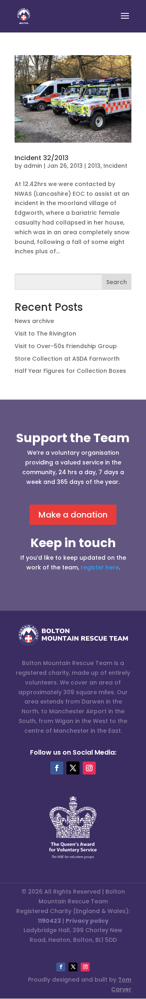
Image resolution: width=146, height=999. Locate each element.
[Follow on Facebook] (56, 768)
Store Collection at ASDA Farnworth (67, 359)
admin (33, 166)
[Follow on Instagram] (89, 768)
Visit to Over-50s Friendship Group (66, 346)
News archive (34, 321)
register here (100, 567)
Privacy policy (87, 921)
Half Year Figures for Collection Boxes (70, 371)
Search (116, 282)
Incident (115, 166)
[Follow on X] (73, 768)
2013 (94, 166)
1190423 (49, 921)
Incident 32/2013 (42, 158)
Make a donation (73, 514)
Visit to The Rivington (45, 333)
